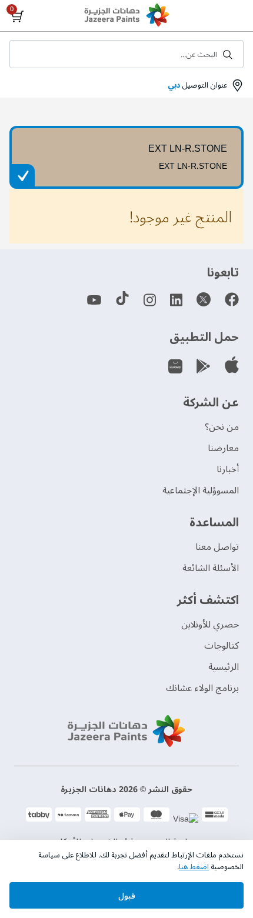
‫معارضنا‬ (223, 448)
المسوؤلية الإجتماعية (200, 490)
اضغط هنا (194, 867)
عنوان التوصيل (197, 85)
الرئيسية (223, 667)
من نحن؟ (222, 427)
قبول (126, 895)
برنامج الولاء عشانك (202, 688)
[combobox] (126, 54)
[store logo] (126, 16)
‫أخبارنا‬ (228, 469)
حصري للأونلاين (210, 625)
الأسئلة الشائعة (210, 568)
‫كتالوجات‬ (221, 646)
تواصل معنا (217, 547)
